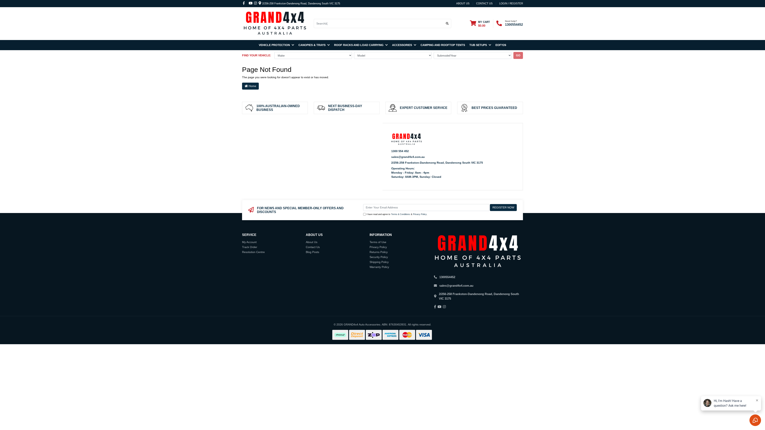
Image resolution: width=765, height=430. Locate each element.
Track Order (249, 247)
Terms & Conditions (400, 214)
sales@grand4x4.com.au (408, 156)
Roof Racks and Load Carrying (359, 45)
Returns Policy (379, 252)
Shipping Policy (379, 262)
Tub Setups (478, 45)
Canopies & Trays (312, 45)
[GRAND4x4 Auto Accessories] (275, 23)
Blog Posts (312, 252)
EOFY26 (500, 45)
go (518, 55)
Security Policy (379, 257)
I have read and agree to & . (397, 214)
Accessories (402, 45)
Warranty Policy (379, 267)
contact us (484, 3)
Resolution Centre (253, 252)
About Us (463, 3)
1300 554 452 (400, 151)
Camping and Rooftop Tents (443, 45)
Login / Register (511, 3)
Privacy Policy (420, 214)
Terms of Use (378, 242)
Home (252, 86)
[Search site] (447, 23)
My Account (249, 242)
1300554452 (514, 24)
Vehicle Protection (275, 45)
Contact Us (313, 247)
